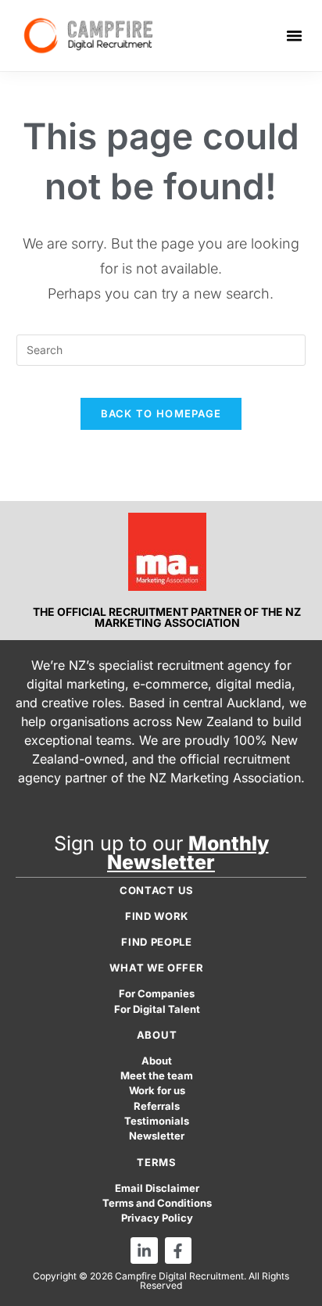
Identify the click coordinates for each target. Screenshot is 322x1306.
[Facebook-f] (178, 1250)
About (156, 1061)
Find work (156, 916)
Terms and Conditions (157, 1203)
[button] (294, 35)
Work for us (157, 1091)
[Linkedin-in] (144, 1250)
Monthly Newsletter (188, 853)
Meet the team (156, 1076)
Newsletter (156, 1136)
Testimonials (156, 1121)
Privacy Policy (157, 1218)
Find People (156, 942)
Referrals (157, 1106)
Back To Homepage (161, 413)
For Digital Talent (157, 1009)
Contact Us (157, 890)
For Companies (157, 994)
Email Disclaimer (157, 1188)
